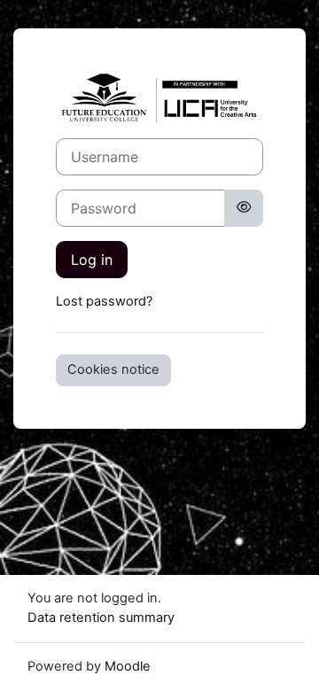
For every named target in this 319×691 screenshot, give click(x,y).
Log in (92, 259)
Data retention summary (101, 617)
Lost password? (104, 301)
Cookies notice (113, 369)
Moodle (128, 666)
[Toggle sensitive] (243, 208)
